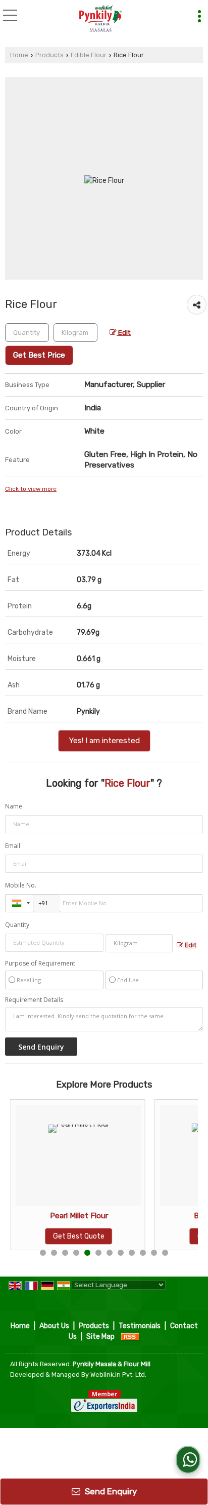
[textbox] (75, 332)
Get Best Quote (79, 1236)
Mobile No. (20, 885)
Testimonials (140, 1326)
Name (13, 806)
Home (19, 55)
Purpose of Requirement (40, 963)
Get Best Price (39, 355)
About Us (54, 1326)
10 (143, 1253)
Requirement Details (34, 1000)
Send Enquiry (110, 1491)
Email (12, 845)
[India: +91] (19, 903)
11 (154, 1253)
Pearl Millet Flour (79, 1215)
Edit (124, 332)
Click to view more (31, 488)
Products (49, 55)
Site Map (100, 1336)
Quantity (17, 924)
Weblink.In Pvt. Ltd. (118, 1374)
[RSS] (130, 1336)
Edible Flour (89, 55)
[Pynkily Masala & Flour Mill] (101, 19)
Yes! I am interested (104, 740)
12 (165, 1253)
